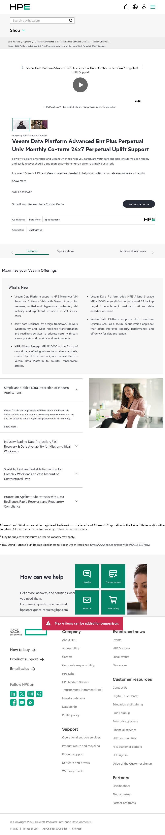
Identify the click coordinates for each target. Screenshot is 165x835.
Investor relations (73, 698)
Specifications (52, 219)
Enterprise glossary (125, 721)
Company (71, 631)
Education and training (128, 704)
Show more (19, 180)
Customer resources (132, 679)
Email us (87, 608)
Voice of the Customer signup (132, 763)
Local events (121, 657)
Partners (121, 777)
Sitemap (77, 828)
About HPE (69, 640)
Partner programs (124, 803)
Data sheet (34, 219)
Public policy (70, 715)
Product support (113, 582)
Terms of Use (30, 828)
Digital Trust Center (125, 696)
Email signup (121, 713)
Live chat (87, 582)
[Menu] (153, 6)
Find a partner (122, 794)
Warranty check (72, 771)
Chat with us (35, 229)
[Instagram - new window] (30, 694)
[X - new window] (22, 694)
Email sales (19, 668)
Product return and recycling (81, 746)
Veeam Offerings (100, 41)
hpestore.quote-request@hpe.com (44, 609)
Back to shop (14, 41)
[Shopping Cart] (126, 6)
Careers (67, 657)
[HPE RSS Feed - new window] (30, 702)
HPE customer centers (127, 747)
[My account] (144, 6)
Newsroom (120, 665)
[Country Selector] (135, 6)
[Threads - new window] (39, 694)
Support (70, 729)
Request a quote (139, 204)
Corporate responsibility (78, 665)
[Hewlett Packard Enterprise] (20, 6)
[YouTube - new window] (22, 702)
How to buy (113, 608)
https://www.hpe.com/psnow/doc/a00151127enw (120, 545)
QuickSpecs (18, 219)
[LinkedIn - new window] (13, 694)
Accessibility (70, 648)
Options (27, 41)
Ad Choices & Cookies (54, 828)
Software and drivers (76, 763)
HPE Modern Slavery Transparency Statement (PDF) (82, 686)
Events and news (129, 631)
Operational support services (81, 737)
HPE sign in (120, 755)
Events (117, 640)
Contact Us (120, 687)
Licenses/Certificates (44, 41)
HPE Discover (121, 648)
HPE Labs (68, 673)
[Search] (70, 20)
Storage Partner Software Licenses (73, 41)
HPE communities (124, 738)
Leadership (69, 706)
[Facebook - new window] (13, 702)
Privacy (14, 828)
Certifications (122, 786)
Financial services (124, 730)
